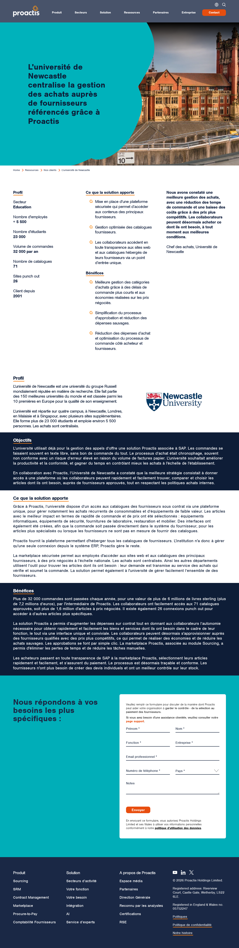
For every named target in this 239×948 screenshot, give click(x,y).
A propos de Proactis (137, 872)
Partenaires (161, 12)
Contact (214, 12)
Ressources (132, 12)
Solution (105, 12)
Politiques (180, 917)
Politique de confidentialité (192, 925)
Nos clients (50, 170)
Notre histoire (183, 933)
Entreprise (189, 12)
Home (16, 170)
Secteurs (81, 12)
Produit (57, 12)
